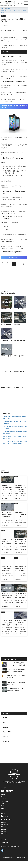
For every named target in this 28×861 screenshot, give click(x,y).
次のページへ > (14, 257)
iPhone (4, 717)
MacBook (3, 799)
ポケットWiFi (6, 732)
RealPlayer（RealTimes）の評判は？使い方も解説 (7, 487)
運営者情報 (3, 822)
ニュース (5, 736)
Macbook (5, 727)
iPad (3, 722)
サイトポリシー (4, 824)
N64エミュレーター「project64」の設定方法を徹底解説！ (7, 595)
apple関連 (5, 741)
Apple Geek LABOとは (6, 819)
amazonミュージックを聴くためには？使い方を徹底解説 (7, 541)
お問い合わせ (4, 833)
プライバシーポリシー (6, 826)
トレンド (3, 805)
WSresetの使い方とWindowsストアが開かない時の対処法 (21, 487)
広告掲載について (5, 829)
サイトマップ (4, 831)
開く (7, 51)
